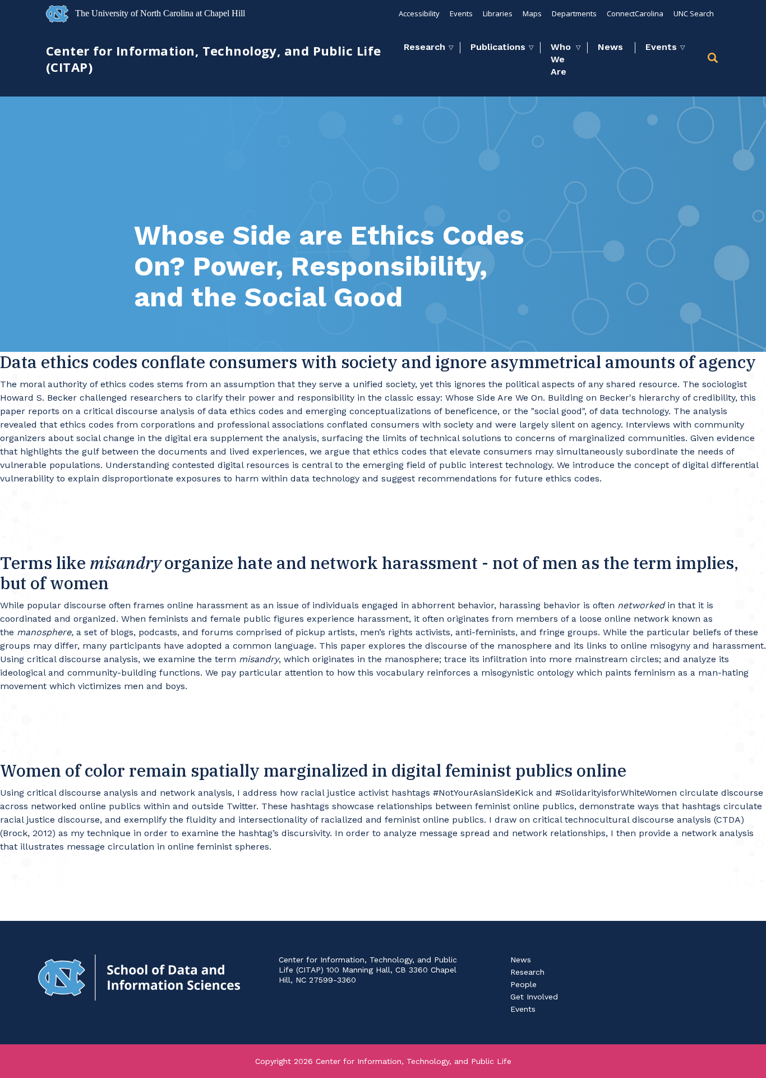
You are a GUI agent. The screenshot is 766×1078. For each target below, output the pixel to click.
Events (461, 13)
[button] (714, 60)
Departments (574, 13)
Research (424, 47)
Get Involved (534, 996)
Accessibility (419, 13)
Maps (532, 13)
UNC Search (693, 13)
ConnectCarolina (635, 13)
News (610, 47)
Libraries (498, 13)
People (523, 984)
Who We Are (561, 59)
